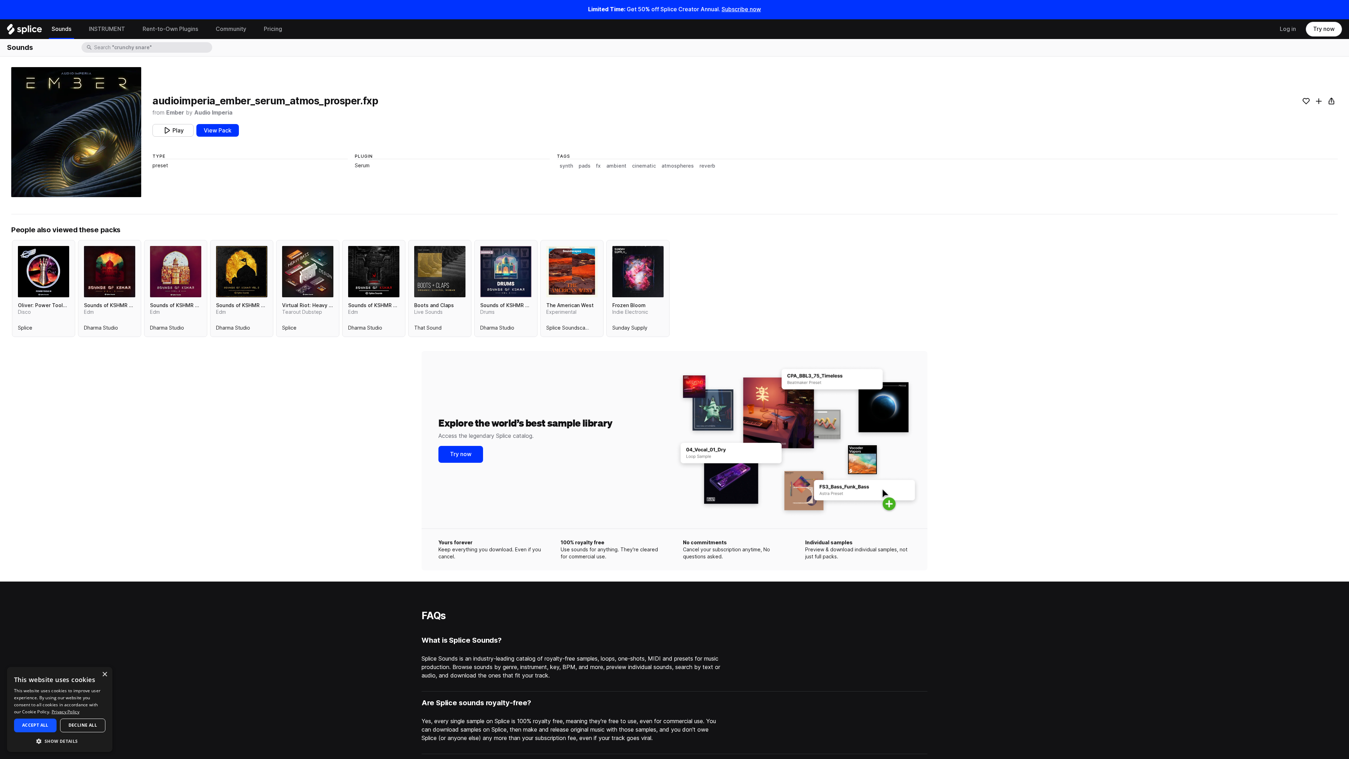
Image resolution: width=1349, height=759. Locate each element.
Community (231, 29)
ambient (616, 166)
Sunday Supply (629, 329)
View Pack (218, 130)
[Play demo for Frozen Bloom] (638, 271)
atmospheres (678, 166)
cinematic (644, 166)
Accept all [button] (35, 725)
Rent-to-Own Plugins (170, 29)
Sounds (61, 29)
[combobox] (152, 47)
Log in (1288, 29)
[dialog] (59, 709)
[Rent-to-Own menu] (203, 29)
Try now (1324, 29)
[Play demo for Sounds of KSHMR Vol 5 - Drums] (506, 271)
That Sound (428, 329)
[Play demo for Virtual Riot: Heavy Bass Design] (308, 271)
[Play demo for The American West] (572, 271)
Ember (175, 112)
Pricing (273, 29)
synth (566, 166)
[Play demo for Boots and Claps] (440, 271)
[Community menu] (251, 29)
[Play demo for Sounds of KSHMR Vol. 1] (374, 271)
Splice (25, 329)
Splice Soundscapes (570, 329)
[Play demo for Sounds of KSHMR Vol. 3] (109, 271)
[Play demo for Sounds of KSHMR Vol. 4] (175, 271)
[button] (59, 741)
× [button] (104, 674)
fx (598, 166)
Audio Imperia (213, 112)
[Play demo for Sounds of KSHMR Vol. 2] (242, 271)
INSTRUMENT (107, 29)
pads (585, 166)
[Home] (24, 31)
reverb (707, 166)
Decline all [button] (83, 725)
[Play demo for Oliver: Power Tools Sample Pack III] (43, 271)
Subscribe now (741, 9)
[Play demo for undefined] (76, 132)
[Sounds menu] (76, 29)
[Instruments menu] (130, 29)
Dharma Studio (101, 329)
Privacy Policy (65, 712)
